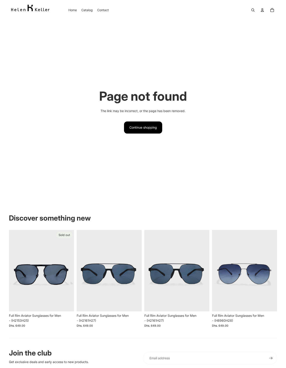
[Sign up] (271, 358)
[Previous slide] (15, 271)
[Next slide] (67, 271)
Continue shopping (143, 127)
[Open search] (253, 10)
